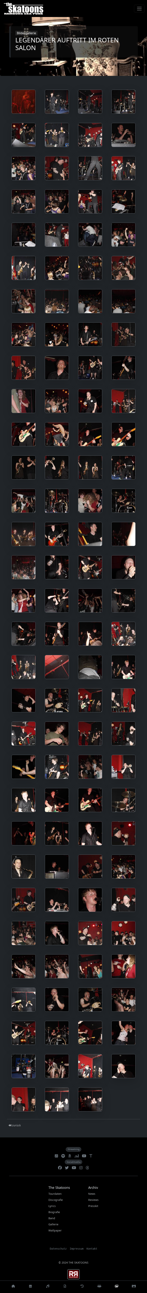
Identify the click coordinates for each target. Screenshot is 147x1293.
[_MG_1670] (23, 966)
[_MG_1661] (23, 900)
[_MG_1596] (23, 401)
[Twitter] (66, 1168)
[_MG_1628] (123, 600)
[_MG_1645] (23, 767)
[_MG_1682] (23, 1066)
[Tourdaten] (30, 1287)
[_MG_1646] (57, 767)
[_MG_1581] (57, 268)
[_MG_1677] (123, 1000)
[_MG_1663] (57, 900)
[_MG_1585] (57, 301)
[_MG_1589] (57, 334)
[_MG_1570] (57, 201)
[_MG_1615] (123, 501)
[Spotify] (63, 1156)
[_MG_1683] (57, 1066)
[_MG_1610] (90, 467)
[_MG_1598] (57, 401)
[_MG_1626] (57, 600)
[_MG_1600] (123, 401)
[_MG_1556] (90, 102)
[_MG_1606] (123, 434)
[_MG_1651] (90, 800)
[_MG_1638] (57, 700)
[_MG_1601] (23, 434)
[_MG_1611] (123, 467)
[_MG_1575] (57, 235)
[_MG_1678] (23, 1033)
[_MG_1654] (57, 833)
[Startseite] (13, 1287)
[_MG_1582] (90, 268)
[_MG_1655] (90, 833)
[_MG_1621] (23, 567)
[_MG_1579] (123, 235)
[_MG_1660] (123, 867)
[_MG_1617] (57, 534)
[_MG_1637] (23, 700)
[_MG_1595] (123, 368)
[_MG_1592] (23, 368)
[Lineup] (99, 1287)
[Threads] (87, 1168)
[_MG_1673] (123, 966)
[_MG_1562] (123, 135)
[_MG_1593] (57, 368)
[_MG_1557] (123, 102)
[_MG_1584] (23, 301)
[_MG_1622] (57, 567)
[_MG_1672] (90, 966)
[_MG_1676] (90, 1000)
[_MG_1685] (123, 1066)
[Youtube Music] (84, 1156)
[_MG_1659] (90, 867)
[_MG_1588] (23, 334)
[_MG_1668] (90, 933)
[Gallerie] (116, 1287)
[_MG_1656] (123, 833)
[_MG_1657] (23, 867)
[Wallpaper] (133, 1287)
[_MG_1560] (90, 135)
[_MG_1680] (90, 1033)
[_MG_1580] (23, 268)
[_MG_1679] (57, 1033)
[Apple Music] (56, 1156)
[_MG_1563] (23, 168)
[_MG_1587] (123, 301)
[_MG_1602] (57, 434)
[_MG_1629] (23, 634)
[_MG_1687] (57, 1099)
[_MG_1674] (23, 1000)
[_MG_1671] (57, 966)
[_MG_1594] (90, 368)
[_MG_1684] (90, 1066)
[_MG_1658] (57, 867)
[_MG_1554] (23, 102)
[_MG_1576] (90, 235)
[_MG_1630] (57, 634)
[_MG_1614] (90, 501)
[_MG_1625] (23, 600)
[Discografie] (47, 1287)
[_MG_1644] (123, 734)
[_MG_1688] (90, 1099)
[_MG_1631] (90, 634)
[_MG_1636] (123, 667)
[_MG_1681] (123, 1033)
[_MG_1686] (23, 1099)
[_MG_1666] (23, 933)
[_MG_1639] (90, 700)
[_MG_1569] (23, 201)
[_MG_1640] (123, 700)
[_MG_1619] (90, 534)
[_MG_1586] (90, 301)
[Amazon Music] (69, 1156)
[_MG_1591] (123, 334)
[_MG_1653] (23, 833)
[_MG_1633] (23, 667)
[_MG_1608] (23, 467)
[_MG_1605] (90, 434)
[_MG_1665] (123, 900)
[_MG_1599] (90, 401)
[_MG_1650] (57, 800)
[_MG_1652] (123, 800)
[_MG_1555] (57, 102)
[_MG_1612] (23, 501)
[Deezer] (77, 1156)
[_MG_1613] (57, 501)
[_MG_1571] (90, 201)
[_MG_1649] (23, 800)
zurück (16, 1125)
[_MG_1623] (90, 567)
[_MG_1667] (57, 933)
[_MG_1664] (90, 900)
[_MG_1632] (123, 634)
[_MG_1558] (23, 135)
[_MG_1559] (57, 135)
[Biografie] (82, 1287)
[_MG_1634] (57, 667)
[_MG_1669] (123, 933)
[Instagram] (80, 1168)
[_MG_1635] (90, 667)
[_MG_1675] (57, 1000)
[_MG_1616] (23, 534)
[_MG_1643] (90, 734)
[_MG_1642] (57, 734)
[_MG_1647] (90, 767)
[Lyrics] (65, 1287)
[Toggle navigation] (139, 8)
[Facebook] (60, 1168)
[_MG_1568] (123, 168)
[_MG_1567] (90, 168)
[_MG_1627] (90, 600)
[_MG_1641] (23, 734)
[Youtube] (74, 1168)
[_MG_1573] (23, 235)
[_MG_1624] (123, 567)
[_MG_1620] (123, 534)
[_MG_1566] (57, 168)
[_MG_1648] (123, 767)
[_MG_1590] (90, 334)
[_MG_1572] (123, 201)
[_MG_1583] (123, 268)
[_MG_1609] (57, 467)
